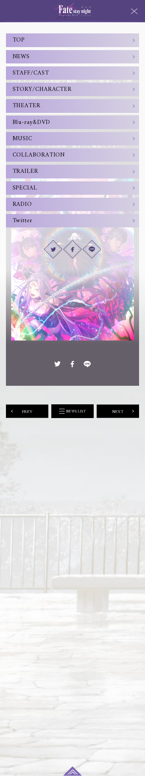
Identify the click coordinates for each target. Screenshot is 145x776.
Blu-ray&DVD (31, 122)
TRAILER (25, 171)
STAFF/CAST (31, 73)
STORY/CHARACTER (42, 89)
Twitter (22, 221)
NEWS (21, 57)
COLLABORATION (39, 155)
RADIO (22, 204)
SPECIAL (25, 188)
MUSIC (23, 139)
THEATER (27, 106)
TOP (19, 40)
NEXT (117, 411)
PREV (27, 411)
